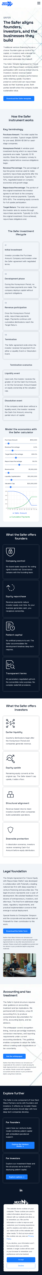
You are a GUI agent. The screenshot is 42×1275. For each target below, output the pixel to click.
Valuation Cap (10, 483)
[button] (38, 3)
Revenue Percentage (12, 447)
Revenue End (9, 469)
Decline (21, 1266)
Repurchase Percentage (13, 461)
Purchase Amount (11, 440)
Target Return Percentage (14, 454)
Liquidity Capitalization (13, 476)
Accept (21, 1260)
